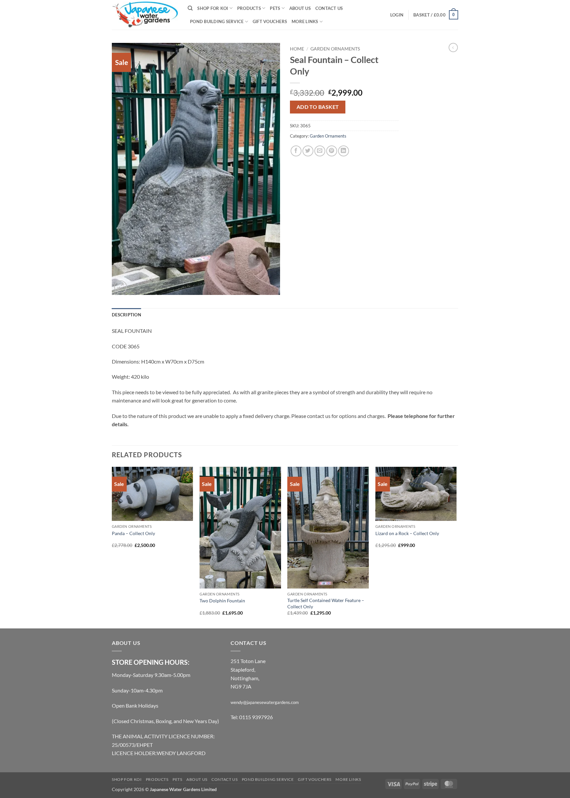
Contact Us (329, 8)
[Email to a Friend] (319, 150)
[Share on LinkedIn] (343, 150)
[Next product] (453, 47)
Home (297, 48)
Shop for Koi (212, 8)
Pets (275, 8)
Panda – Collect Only (133, 533)
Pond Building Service (216, 21)
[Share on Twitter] (307, 150)
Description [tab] (126, 314)
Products (249, 8)
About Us (300, 8)
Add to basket (318, 107)
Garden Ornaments (335, 48)
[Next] (456, 547)
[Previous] (112, 547)
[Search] (190, 8)
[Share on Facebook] (296, 150)
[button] (396, 14)
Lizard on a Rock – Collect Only (407, 533)
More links (305, 21)
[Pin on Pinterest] (331, 150)
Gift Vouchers (270, 21)
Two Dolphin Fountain (222, 600)
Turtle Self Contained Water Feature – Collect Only (325, 603)
